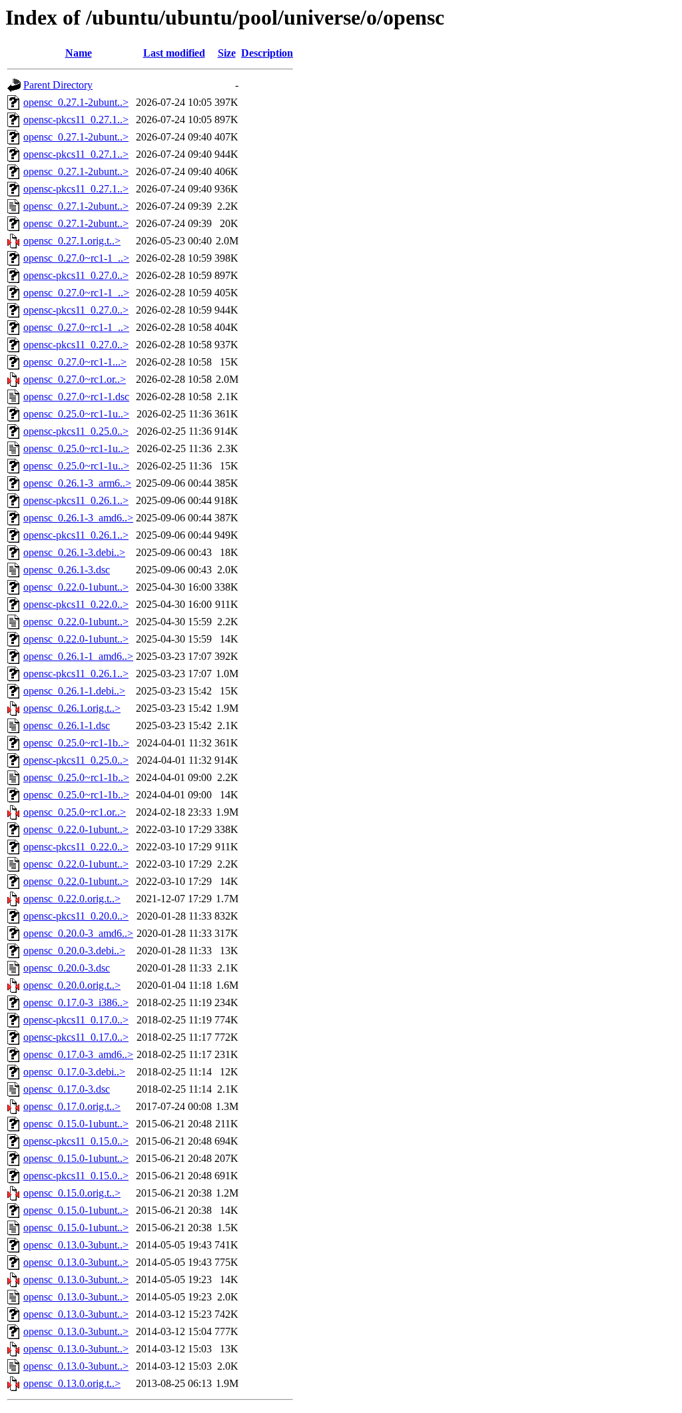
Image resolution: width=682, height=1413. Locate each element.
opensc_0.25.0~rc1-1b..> (76, 742)
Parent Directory (58, 85)
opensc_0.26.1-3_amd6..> (78, 517)
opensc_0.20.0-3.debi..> (74, 950)
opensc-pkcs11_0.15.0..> (76, 1141)
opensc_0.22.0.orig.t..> (72, 898)
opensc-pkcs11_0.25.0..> (76, 431)
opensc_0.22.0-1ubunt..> (76, 587)
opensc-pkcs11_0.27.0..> (76, 275)
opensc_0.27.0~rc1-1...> (75, 362)
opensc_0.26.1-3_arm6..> (77, 483)
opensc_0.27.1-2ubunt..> (76, 102)
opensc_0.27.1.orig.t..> (72, 240)
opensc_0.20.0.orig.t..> (72, 985)
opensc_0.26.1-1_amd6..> (78, 656)
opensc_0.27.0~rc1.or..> (74, 379)
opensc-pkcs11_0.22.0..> (76, 604)
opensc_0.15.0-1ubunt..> (76, 1123)
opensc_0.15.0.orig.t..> (72, 1193)
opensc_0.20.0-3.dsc (66, 968)
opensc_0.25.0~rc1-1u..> (76, 414)
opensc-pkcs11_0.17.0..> (76, 1019)
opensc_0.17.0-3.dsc (66, 1089)
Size (227, 53)
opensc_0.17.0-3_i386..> (76, 1002)
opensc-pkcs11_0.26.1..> (76, 500)
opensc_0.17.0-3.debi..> (74, 1071)
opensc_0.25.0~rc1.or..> (74, 812)
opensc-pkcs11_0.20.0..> (76, 916)
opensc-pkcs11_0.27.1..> (76, 119)
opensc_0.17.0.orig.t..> (72, 1106)
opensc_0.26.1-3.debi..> (74, 552)
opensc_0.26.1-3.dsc (66, 569)
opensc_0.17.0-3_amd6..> (78, 1054)
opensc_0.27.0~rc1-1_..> (76, 258)
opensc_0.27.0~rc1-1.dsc (76, 396)
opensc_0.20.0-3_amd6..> (78, 933)
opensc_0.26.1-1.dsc (66, 725)
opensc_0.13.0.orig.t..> (72, 1383)
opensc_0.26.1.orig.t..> (72, 708)
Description (267, 53)
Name (78, 53)
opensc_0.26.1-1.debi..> (74, 691)
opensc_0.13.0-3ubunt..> (76, 1245)
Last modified (174, 53)
